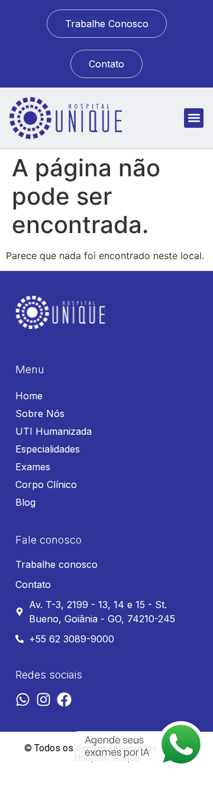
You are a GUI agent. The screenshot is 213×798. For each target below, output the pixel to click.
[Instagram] (43, 699)
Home (29, 396)
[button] (194, 118)
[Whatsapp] (22, 699)
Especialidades (47, 449)
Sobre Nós (39, 413)
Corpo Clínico (46, 484)
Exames (32, 467)
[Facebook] (64, 699)
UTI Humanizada (53, 431)
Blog (25, 502)
